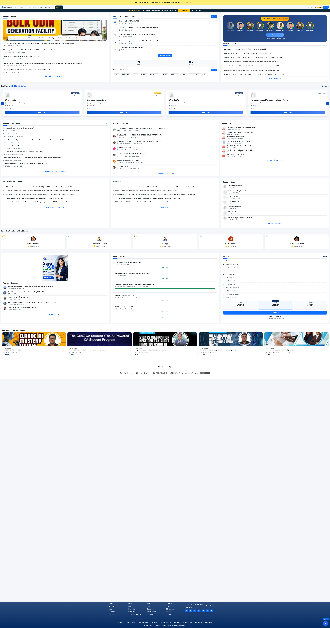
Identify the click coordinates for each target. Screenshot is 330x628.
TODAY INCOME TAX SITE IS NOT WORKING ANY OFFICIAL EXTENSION (141, 129)
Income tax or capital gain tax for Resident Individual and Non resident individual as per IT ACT (33, 140)
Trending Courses (10, 283)
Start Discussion (50, 171)
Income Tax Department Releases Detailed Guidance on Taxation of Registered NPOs (251, 66)
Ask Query (160, 173)
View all (324, 86)
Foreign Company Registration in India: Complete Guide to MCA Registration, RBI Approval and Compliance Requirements (42, 63)
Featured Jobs (229, 182)
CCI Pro (174, 10)
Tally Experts (7, 46)
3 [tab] (158, 359)
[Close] (328, 2)
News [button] (16, 7)
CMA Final (144, 75)
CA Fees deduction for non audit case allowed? (18, 128)
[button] (315, 7)
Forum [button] (28, 7)
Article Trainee (233, 196)
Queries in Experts (120, 123)
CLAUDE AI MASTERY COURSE (129, 21)
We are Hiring (130, 622)
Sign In (326, 7)
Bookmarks (151, 609)
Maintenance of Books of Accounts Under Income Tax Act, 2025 (245, 49)
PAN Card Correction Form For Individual (240, 132)
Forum (111, 606)
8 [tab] (171, 359)
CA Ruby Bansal (8, 65)
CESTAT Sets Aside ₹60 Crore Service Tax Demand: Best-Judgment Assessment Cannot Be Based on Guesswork (148, 202)
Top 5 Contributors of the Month (14, 231)
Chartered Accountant (96, 100)
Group (170, 612)
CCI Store (59, 7)
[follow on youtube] (203, 611)
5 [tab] (164, 359)
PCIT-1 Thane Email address (12, 146)
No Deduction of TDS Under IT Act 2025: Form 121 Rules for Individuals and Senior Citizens (254, 74)
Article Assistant (258, 100)
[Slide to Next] (327, 103)
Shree (5, 72)
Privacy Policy (187, 622)
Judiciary (117, 181)
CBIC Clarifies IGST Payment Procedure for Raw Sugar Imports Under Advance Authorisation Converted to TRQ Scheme (39, 194)
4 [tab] (161, 359)
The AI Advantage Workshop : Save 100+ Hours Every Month (138, 41)
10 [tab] (176, 359)
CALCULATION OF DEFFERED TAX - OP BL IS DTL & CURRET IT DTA (139, 135)
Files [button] (45, 7)
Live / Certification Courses (124, 16)
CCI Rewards (151, 614)
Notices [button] (40, 7)
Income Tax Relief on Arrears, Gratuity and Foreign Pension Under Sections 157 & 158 (252, 70)
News (130, 603)
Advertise (154, 622)
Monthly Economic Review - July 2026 (239, 150)
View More (63, 171)
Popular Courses (135, 10)
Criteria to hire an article (11, 134)
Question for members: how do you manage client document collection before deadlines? (32, 158)
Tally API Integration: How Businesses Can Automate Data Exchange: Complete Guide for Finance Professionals (39, 43)
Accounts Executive (234, 206)
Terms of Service (165, 622)
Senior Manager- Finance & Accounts (240, 217)
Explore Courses (120, 70)
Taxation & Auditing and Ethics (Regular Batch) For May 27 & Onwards (30, 287)
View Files (269, 160)
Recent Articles (9, 16)
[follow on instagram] (194, 611)
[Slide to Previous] (2, 103)
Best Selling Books (120, 256)
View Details (164, 267)
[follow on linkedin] (199, 611)
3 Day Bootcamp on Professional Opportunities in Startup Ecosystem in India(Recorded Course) (294, 350)
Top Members (151, 612)
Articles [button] (22, 7)
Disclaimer (177, 622)
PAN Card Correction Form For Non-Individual (242, 128)
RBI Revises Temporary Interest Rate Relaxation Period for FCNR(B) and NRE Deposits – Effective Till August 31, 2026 (38, 187)
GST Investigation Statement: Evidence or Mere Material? (21, 56)
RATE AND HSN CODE (124, 147)
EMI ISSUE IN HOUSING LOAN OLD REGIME (131, 154)
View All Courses (275, 224)
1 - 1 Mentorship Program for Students (131, 47)
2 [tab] (156, 359)
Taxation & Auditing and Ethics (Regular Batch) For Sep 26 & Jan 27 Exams (32, 302)
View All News (274, 78)
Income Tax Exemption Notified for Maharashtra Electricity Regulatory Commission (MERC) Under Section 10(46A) (38, 202)
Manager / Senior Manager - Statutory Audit (23, 100)
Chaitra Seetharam (9, 52)
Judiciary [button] (51, 7)
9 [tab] (174, 359)
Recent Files (227, 123)
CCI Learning (170, 609)
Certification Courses (194, 75)
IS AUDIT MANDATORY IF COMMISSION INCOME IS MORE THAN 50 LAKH (141, 141)
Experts (130, 606)
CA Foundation (126, 75)
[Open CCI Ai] (325, 623)
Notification (132, 612)
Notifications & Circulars (13, 181)
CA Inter (136, 75)
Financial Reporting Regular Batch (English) (22, 307)
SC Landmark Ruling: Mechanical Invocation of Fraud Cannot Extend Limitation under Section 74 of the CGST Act (147, 198)
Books (166, 10)
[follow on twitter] (186, 611)
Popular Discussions (11, 123)
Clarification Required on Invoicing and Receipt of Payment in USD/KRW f (26, 163)
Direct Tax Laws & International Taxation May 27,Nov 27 (26, 292)
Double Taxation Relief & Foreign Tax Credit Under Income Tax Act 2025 (26, 70)
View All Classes (165, 55)
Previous (8, 345)
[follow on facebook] (190, 611)
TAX (148, 603)
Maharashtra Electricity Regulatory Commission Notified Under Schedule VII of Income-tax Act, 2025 (34, 198)
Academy (147, 10)
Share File (279, 160)
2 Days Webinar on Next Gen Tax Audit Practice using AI (137, 34)
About (120, 622)
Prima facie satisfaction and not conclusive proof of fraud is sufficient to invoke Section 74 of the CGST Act (146, 190)
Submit (59, 207)
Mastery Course (184, 10)
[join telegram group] (211, 611)
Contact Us (199, 622)
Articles (111, 603)
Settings (111, 614)
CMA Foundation (154, 75)
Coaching (157, 10)
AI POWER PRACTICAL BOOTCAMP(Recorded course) (150, 350)
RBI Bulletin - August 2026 (235, 154)
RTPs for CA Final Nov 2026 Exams (238, 141)
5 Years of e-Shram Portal (235, 136)
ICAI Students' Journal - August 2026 (239, 145)
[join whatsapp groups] (207, 611)
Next (321, 345)
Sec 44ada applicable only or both (128, 160)
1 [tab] (153, 359)
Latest (13, 86)
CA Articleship (232, 212)
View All (60, 76)
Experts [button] (34, 7)
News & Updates (230, 43)
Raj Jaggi (6, 59)
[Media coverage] (165, 373)
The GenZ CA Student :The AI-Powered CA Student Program (138, 27)
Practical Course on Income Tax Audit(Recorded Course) (86, 350)
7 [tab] (169, 359)
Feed (148, 606)
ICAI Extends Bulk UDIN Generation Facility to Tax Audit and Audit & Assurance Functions (253, 57)
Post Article (50, 76)
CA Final (116, 75)
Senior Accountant (176, 100)
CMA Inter (165, 75)
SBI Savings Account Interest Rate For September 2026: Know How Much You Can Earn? (31, 50)
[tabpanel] (34, 344)
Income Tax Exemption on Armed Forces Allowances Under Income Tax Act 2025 (55, 38)
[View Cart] (200, 10)
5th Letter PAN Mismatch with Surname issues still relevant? (22, 152)
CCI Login (208, 622)
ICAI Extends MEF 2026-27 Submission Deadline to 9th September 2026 (247, 53)
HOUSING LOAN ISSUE (124, 166)
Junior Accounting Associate (237, 191)
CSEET (184, 75)
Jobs (195, 10)
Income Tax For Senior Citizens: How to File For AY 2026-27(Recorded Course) (223, 350)
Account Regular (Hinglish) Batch (18, 297)
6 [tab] (166, 359)
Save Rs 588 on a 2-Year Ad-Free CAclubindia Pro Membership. (165, 2)
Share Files (132, 609)
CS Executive (174, 75)
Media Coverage (143, 622)
